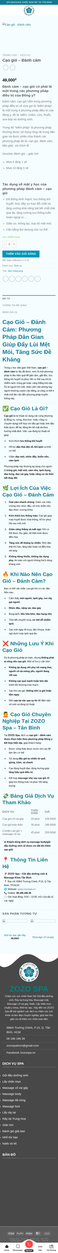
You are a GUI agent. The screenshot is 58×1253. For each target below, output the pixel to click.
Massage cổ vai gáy (43, 937)
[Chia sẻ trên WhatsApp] (6, 279)
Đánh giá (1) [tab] (9, 312)
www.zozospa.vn (27, 889)
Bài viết (44, 1239)
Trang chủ (9, 55)
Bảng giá (34, 1239)
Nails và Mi (9, 1143)
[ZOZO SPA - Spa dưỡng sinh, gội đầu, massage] (29, 10)
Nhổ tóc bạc (10, 1137)
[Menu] (4, 10)
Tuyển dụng (15, 1241)
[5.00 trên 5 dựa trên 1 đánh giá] (29, 74)
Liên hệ (45, 1241)
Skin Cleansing (15, 271)
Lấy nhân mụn (11, 1081)
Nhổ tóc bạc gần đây (15, 935)
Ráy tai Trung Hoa (14, 1118)
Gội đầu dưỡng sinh (15, 1075)
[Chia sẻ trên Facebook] (12, 279)
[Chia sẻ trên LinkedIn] (37, 279)
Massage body (11, 1094)
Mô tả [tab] (6, 298)
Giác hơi (7, 1125)
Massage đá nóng (13, 1100)
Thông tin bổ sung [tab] (14, 305)
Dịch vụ (25, 55)
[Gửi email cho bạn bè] (25, 279)
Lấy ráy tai (9, 1112)
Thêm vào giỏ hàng (21, 253)
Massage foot (11, 1106)
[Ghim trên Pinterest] (31, 279)
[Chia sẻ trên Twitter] (18, 279)
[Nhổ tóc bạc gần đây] (14, 925)
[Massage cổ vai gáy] (43, 926)
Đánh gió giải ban (13, 1131)
